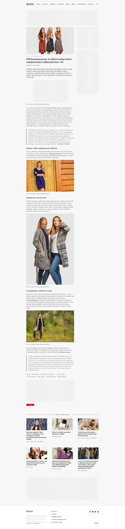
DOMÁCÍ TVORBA (61, 374)
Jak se (79, 438)
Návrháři (52, 4)
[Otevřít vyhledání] (97, 4)
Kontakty (54, 511)
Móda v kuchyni (85, 438)
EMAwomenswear (64, 352)
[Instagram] (90, 512)
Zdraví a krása (29, 467)
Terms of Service (36, 523)
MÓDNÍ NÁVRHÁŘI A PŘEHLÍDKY (48, 374)
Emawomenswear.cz (32, 300)
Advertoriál (29, 65)
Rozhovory (61, 4)
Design (67, 4)
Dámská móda (33, 441)
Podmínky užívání (56, 517)
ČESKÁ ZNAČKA (41, 376)
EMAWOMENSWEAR (51, 376)
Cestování (90, 4)
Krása (73, 4)
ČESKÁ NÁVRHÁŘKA (31, 376)
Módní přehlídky (36, 65)
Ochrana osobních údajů (59, 519)
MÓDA (28, 374)
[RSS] (98, 512)
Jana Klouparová (38, 56)
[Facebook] (92, 512)
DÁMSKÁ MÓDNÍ (35, 374)
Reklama (54, 514)
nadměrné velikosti (54, 154)
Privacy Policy (28, 523)
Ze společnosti (82, 4)
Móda (38, 4)
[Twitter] (95, 512)
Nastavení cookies (57, 522)
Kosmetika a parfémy (56, 436)
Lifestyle (44, 4)
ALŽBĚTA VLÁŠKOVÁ (61, 376)
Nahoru (96, 523)
